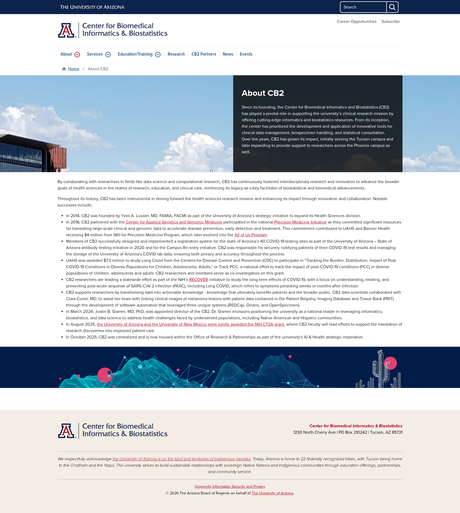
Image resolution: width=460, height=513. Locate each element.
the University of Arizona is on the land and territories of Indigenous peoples (181, 459)
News (228, 54)
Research (176, 54)
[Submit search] (393, 7)
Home (73, 69)
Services (95, 54)
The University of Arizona (272, 493)
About (66, 54)
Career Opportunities (356, 21)
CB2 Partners (204, 54)
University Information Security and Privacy (230, 486)
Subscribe (390, 21)
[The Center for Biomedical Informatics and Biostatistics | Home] (113, 30)
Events (246, 54)
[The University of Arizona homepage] (92, 7)
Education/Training (135, 54)
